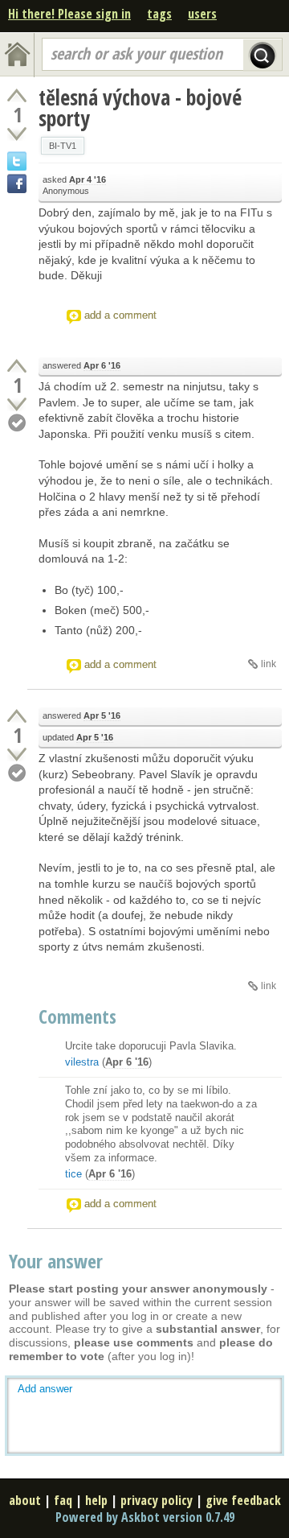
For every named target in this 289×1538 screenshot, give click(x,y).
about (25, 1500)
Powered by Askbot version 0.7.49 (144, 1517)
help (96, 1500)
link (268, 664)
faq (63, 1500)
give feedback (243, 1500)
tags (159, 14)
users (202, 14)
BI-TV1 (62, 146)
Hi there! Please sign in (69, 14)
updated (78, 737)
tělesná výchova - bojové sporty (140, 108)
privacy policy (156, 1500)
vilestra (82, 1062)
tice (73, 1174)
